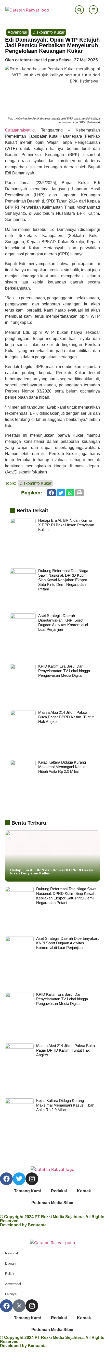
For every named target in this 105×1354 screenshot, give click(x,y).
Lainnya (11, 1294)
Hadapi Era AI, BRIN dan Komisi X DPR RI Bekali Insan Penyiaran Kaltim (66, 525)
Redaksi (59, 1191)
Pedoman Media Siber (52, 1203)
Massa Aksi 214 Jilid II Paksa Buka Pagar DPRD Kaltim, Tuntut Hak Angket (66, 717)
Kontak (84, 1191)
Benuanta (37, 1225)
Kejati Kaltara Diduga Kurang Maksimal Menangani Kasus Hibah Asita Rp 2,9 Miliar (62, 767)
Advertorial (17, 32)
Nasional (11, 1253)
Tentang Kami (27, 1191)
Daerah (10, 1263)
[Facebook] (6, 1178)
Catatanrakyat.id (20, 130)
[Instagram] (31, 1178)
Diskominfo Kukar (48, 32)
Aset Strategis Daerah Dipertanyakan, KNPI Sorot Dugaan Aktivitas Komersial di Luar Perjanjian (63, 622)
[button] (79, 9)
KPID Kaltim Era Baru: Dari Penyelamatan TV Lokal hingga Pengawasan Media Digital (64, 671)
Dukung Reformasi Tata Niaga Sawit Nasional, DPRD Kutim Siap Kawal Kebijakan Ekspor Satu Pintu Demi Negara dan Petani (63, 579)
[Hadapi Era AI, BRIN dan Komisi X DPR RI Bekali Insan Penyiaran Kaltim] (52, 853)
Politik (9, 1274)
